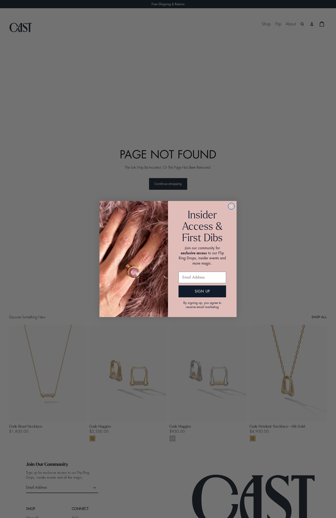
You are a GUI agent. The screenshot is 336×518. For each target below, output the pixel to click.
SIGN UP (202, 291)
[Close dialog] (231, 206)
